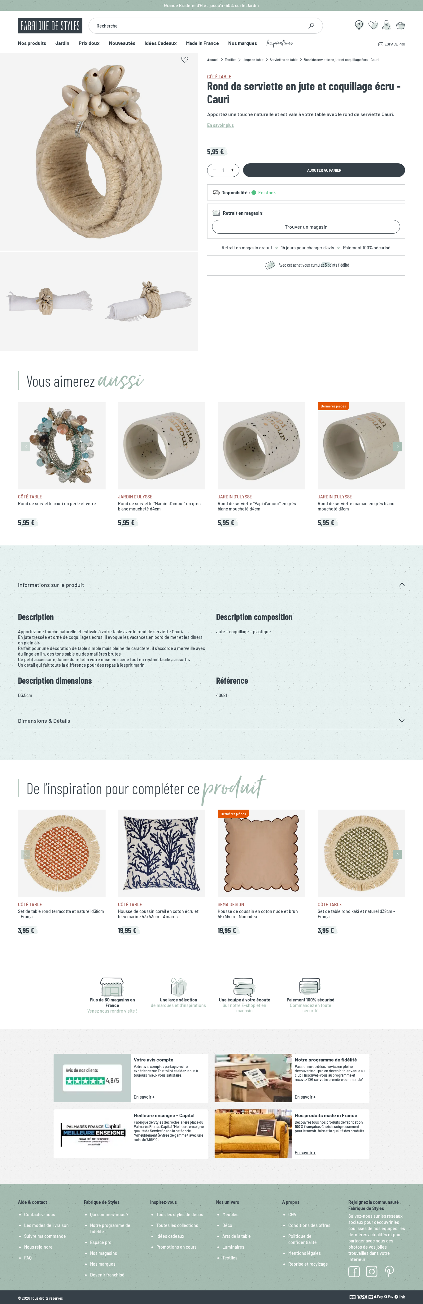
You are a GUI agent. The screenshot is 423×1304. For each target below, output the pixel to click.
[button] (211, 584)
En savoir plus (220, 125)
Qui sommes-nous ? (109, 1214)
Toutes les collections (177, 1225)
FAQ (28, 1257)
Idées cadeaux (170, 1236)
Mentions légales (304, 1253)
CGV (292, 1214)
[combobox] (196, 25)
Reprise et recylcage (308, 1264)
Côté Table (219, 76)
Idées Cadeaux (161, 43)
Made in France (202, 43)
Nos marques (242, 43)
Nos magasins (103, 1253)
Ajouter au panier (324, 170)
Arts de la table (236, 1236)
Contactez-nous (39, 1214)
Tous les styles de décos (179, 1214)
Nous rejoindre (38, 1247)
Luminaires (233, 1247)
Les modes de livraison (46, 1225)
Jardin (62, 43)
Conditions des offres (309, 1225)
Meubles (230, 1214)
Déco (227, 1225)
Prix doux (89, 43)
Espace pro (100, 1242)
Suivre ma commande (45, 1236)
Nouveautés (122, 43)
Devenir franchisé (107, 1274)
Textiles (230, 1257)
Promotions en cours (176, 1247)
